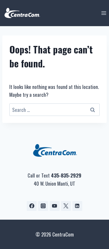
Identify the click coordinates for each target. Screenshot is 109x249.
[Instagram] (43, 206)
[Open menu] (103, 12)
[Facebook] (32, 206)
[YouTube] (55, 206)
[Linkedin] (77, 206)
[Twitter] (66, 206)
